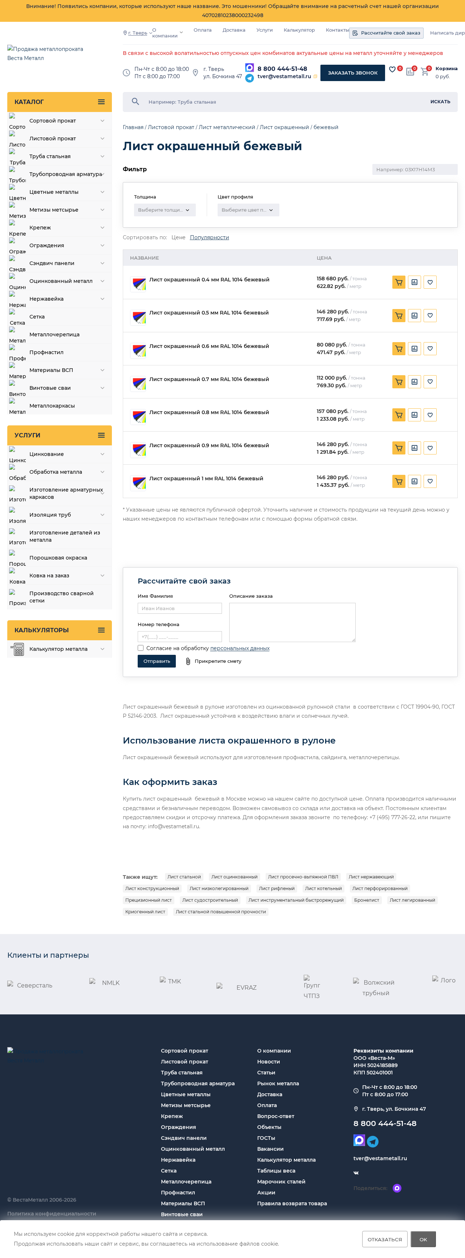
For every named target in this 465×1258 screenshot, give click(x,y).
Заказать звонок (352, 73)
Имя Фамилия (155, 596)
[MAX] (249, 67)
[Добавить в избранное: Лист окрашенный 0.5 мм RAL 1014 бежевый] (430, 315)
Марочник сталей (281, 1181)
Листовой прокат (184, 1061)
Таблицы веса (276, 1170)
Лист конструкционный (152, 888)
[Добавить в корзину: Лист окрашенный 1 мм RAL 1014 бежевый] (398, 481)
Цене (178, 238)
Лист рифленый (277, 888)
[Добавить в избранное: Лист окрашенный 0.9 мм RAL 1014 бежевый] (430, 447)
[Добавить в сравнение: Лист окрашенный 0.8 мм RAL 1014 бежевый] (414, 414)
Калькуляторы (42, 630)
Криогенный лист (145, 911)
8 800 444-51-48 (282, 68)
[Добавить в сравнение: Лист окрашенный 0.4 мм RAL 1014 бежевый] (414, 282)
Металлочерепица (186, 1181)
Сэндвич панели (184, 1138)
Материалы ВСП (183, 1203)
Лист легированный (412, 900)
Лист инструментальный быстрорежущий (296, 900)
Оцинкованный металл (193, 1149)
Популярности (209, 238)
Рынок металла (278, 1083)
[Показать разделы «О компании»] (181, 32)
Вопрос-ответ (275, 1116)
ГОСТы (266, 1138)
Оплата (203, 30)
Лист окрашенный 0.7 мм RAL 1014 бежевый (209, 379)
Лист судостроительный (210, 900)
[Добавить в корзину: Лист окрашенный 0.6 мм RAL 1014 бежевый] (398, 348)
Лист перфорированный (380, 888)
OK (423, 1239)
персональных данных (240, 648)
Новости (268, 1061)
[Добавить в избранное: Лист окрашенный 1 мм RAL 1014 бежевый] (430, 481)
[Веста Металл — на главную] (49, 57)
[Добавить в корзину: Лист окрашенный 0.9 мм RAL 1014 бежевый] (398, 447)
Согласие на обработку (177, 648)
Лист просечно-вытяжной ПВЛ (303, 877)
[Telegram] (249, 78)
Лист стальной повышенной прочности (221, 911)
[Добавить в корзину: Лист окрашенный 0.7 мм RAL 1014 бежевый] (398, 381)
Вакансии (270, 1149)
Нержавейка (178, 1160)
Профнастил (178, 1192)
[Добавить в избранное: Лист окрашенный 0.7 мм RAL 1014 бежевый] (430, 381)
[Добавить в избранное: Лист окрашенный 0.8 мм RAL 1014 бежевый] (430, 414)
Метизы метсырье (186, 1105)
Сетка (169, 1170)
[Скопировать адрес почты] (315, 76)
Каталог (29, 102)
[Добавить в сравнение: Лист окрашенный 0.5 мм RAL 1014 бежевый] (414, 315)
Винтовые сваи (182, 1214)
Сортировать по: (145, 238)
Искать (440, 101)
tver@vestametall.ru (284, 76)
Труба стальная (182, 1072)
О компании (165, 33)
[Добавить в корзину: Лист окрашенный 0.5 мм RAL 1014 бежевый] (398, 315)
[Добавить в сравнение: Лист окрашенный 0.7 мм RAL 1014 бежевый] (414, 381)
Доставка (234, 30)
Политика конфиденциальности (51, 1213)
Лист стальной (184, 877)
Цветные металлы (186, 1094)
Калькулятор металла (286, 1160)
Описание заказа (251, 596)
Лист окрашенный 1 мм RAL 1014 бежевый (206, 479)
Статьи (266, 1072)
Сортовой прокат (184, 1050)
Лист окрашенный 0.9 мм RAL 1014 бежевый (209, 445)
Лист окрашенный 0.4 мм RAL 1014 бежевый (209, 280)
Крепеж (172, 1116)
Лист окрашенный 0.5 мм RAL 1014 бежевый (209, 313)
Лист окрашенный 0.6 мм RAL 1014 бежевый (209, 346)
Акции (266, 1192)
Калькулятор (299, 30)
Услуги (264, 30)
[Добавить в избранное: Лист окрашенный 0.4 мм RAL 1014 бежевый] (430, 282)
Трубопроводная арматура (198, 1083)
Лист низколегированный (219, 888)
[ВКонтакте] (356, 1173)
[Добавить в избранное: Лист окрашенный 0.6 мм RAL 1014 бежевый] (430, 348)
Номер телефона (158, 624)
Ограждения (178, 1127)
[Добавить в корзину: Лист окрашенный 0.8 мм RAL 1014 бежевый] (398, 414)
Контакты (337, 30)
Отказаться (385, 1239)
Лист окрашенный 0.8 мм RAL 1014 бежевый (209, 412)
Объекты (269, 1127)
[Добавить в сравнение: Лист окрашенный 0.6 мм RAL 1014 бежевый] (414, 348)
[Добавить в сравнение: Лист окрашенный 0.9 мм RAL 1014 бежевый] (414, 447)
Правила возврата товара (292, 1203)
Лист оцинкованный (234, 877)
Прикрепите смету (218, 661)
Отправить (156, 661)
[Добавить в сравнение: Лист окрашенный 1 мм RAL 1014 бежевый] (414, 481)
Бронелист (366, 900)
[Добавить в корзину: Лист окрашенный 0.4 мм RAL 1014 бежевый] (398, 282)
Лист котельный (323, 888)
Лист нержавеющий (371, 877)
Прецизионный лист (148, 900)
